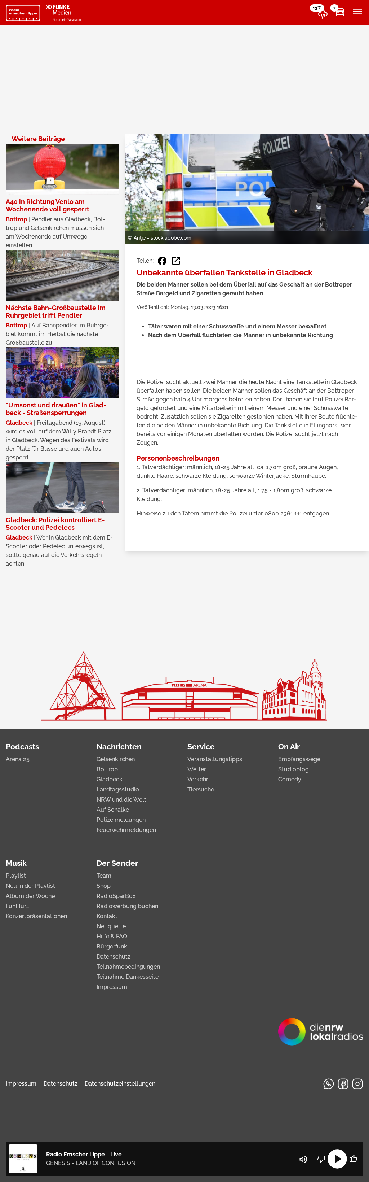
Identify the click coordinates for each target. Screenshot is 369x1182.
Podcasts (22, 746)
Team (104, 875)
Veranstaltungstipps (214, 759)
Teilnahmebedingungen (128, 966)
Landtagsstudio (118, 789)
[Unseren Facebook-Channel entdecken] (343, 1084)
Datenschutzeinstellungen (120, 1083)
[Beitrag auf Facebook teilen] (162, 261)
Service (201, 746)
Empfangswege (299, 759)
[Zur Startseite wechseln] (23, 13)
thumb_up (353, 1159)
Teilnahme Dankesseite (128, 976)
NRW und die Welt (121, 799)
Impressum (112, 986)
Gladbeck (110, 779)
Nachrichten (119, 746)
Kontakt (107, 916)
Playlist (16, 875)
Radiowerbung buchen (127, 906)
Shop (104, 885)
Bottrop (107, 769)
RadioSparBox (116, 896)
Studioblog (293, 769)
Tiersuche (200, 789)
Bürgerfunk (112, 946)
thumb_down (321, 1159)
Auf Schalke (113, 809)
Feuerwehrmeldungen (126, 829)
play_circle (337, 1158)
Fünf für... (17, 906)
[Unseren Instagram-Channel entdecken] (357, 1084)
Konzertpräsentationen (36, 916)
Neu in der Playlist (30, 885)
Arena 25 (18, 759)
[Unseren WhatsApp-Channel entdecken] (328, 1084)
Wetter (196, 769)
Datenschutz (113, 956)
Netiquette (111, 926)
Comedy (289, 779)
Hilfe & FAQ (112, 936)
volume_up (303, 1159)
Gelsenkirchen (116, 759)
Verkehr (197, 779)
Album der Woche (30, 896)
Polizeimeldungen (121, 819)
